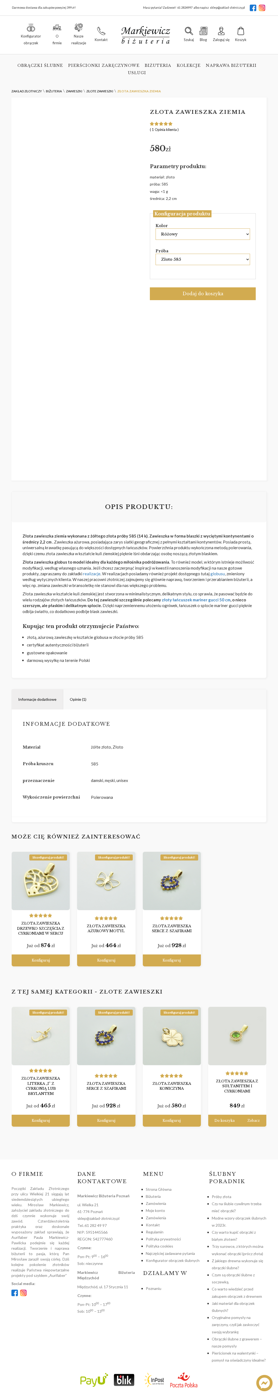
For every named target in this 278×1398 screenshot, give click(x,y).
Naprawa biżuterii (231, 65)
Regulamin (154, 1232)
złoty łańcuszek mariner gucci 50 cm (196, 599)
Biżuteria (158, 65)
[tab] (37, 699)
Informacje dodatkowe (37, 699)
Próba (162, 251)
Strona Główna (159, 1189)
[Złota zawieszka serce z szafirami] (172, 881)
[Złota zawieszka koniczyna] (172, 1036)
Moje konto (155, 1210)
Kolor (162, 225)
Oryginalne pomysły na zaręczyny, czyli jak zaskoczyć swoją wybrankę (236, 1324)
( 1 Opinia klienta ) (164, 129)
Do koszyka (224, 1121)
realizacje (91, 573)
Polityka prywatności (163, 1239)
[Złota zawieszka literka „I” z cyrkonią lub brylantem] (41, 1036)
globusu (217, 573)
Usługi (137, 72)
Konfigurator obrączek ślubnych (173, 1260)
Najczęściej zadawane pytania (170, 1253)
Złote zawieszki (131, 992)
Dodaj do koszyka (202, 293)
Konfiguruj (41, 960)
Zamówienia (156, 1203)
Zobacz (253, 1121)
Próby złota (221, 1196)
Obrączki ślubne (40, 65)
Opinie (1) (78, 699)
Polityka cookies (159, 1246)
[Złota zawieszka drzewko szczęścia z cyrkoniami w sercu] (41, 881)
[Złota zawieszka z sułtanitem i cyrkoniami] (237, 1036)
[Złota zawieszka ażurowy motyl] (106, 881)
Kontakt (153, 1225)
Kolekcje (189, 65)
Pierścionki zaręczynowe (103, 65)
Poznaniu (153, 1288)
